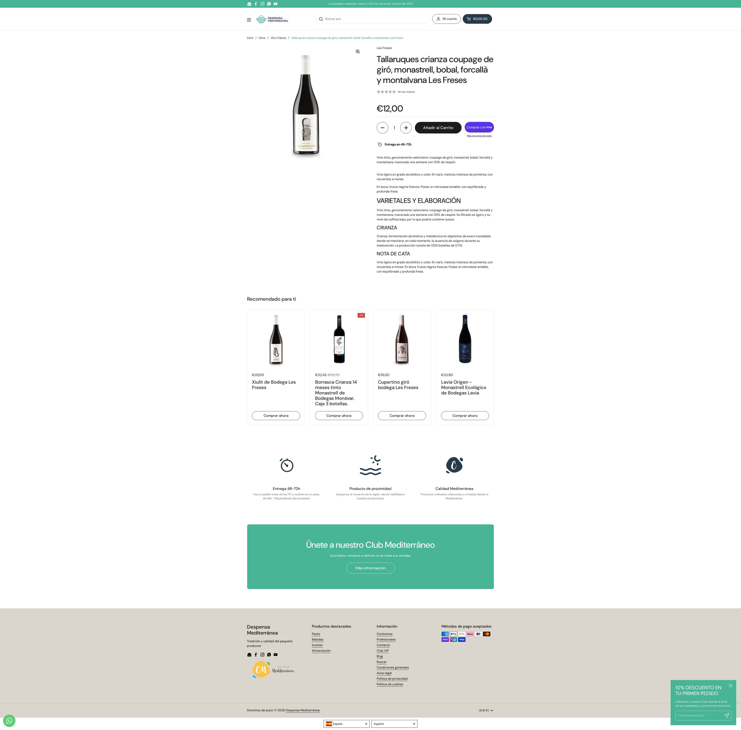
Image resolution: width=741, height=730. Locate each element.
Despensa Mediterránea (303, 710)
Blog (380, 656)
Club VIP (383, 651)
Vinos (262, 38)
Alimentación (321, 651)
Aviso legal (384, 673)
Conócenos (384, 634)
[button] (477, 19)
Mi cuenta (450, 19)
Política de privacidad (392, 679)
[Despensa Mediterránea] (273, 19)
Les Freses (384, 48)
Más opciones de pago (479, 135)
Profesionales (386, 639)
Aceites (317, 645)
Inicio (250, 38)
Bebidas (317, 639)
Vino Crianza (278, 38)
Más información (370, 567)
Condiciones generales (393, 667)
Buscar (382, 662)
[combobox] (347, 724)
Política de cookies (390, 684)
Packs (316, 634)
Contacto (383, 645)
